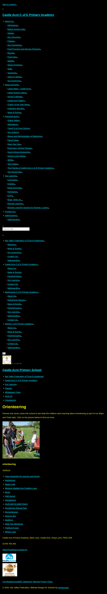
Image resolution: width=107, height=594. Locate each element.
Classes (8, 388)
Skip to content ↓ (9, 4)
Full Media (7, 582)
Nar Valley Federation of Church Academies (24, 376)
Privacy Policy (47, 582)
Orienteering (10, 400)
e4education (63, 587)
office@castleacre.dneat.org (14, 550)
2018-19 (8, 396)
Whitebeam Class (13, 392)
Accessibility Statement (22, 582)
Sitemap (36, 582)
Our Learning (11, 384)
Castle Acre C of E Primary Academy (21, 380)
